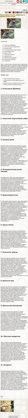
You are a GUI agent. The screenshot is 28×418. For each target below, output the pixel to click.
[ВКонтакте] (6, 12)
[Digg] (13, 12)
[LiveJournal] (17, 12)
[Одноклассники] (8, 12)
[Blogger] (12, 12)
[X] (10, 12)
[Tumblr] (19, 12)
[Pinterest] (27, 12)
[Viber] (21, 12)
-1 (1, 397)
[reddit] (15, 12)
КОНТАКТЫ (4, 3)
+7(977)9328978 (9, 1)
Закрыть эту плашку (13, 417)
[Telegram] (25, 12)
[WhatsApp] (23, 12)
